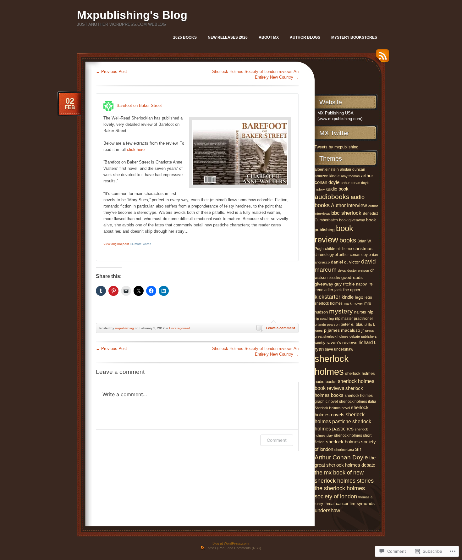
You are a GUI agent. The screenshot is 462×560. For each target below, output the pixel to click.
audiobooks (332, 196)
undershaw (327, 510)
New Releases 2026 (228, 37)
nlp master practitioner (354, 318)
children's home (338, 249)
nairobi (360, 312)
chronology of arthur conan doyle (343, 254)
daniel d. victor (345, 262)
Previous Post (111, 71)
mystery (341, 311)
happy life (364, 284)
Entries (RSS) (216, 548)
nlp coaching (324, 318)
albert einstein (327, 169)
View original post (116, 244)
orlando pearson (327, 324)
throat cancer (336, 503)
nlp (370, 311)
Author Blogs (305, 37)
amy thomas (350, 176)
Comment (277, 440)
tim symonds (362, 503)
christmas (362, 248)
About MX (269, 37)
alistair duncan (352, 169)
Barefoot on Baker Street (139, 105)
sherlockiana (344, 450)
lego (359, 297)
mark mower (353, 303)
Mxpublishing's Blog (132, 14)
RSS (381, 58)
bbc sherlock (346, 213)
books (347, 240)
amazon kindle (327, 176)
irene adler (324, 290)
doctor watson (358, 270)
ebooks (334, 278)
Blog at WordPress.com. (231, 543)
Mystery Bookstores (354, 37)
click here (136, 149)
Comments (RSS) (247, 548)
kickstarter (327, 297)
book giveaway (352, 220)
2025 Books (185, 37)
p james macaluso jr (344, 330)
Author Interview (349, 205)
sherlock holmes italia (357, 401)
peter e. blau (352, 324)
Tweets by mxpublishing (336, 147)
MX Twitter (334, 133)
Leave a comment (280, 328)
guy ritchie (344, 284)
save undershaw (339, 349)
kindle (348, 297)
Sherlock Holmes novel (332, 408)
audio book (337, 188)
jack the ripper (347, 289)
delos (342, 270)
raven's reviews (342, 342)
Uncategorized (179, 328)
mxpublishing (124, 328)
